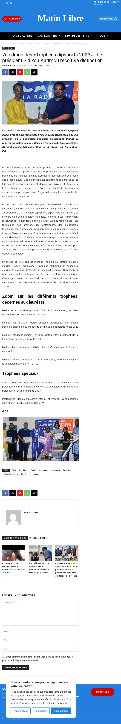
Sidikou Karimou (11, 474)
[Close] (72, 680)
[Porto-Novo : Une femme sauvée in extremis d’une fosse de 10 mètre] (13, 553)
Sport (12, 48)
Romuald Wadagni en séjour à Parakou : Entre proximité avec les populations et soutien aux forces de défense (66, 569)
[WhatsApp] (27, 72)
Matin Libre (11, 65)
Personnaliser (21, 711)
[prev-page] (4, 582)
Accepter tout (61, 711)
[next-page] (9, 582)
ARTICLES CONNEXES (15, 538)
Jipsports (56, 470)
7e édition (23, 470)
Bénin (14, 43)
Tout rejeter (41, 711)
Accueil (5, 43)
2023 (14, 470)
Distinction (44, 470)
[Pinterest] (20, 72)
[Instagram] (7, 3)
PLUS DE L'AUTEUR (38, 538)
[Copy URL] (34, 72)
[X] (11, 3)
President (67, 470)
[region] (41, 697)
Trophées (33, 474)
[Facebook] (3, 3)
